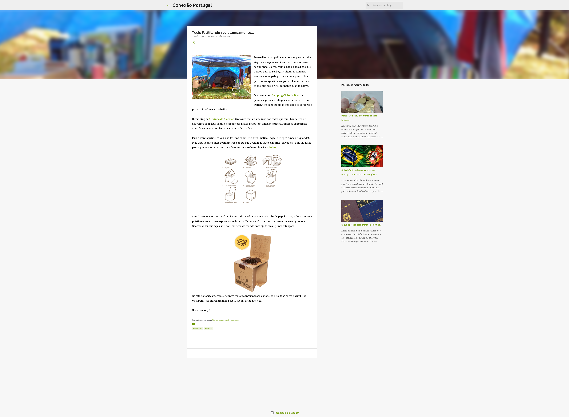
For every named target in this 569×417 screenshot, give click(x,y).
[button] (194, 42)
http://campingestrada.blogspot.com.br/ (225, 320)
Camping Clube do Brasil (286, 95)
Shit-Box (271, 147)
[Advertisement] (252, 383)
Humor (208, 329)
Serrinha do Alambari (222, 119)
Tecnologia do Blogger (286, 413)
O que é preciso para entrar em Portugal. (361, 225)
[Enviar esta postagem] (194, 325)
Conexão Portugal (192, 5)
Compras (197, 329)
